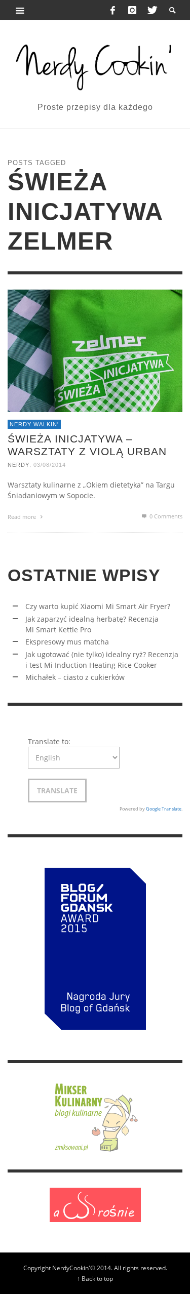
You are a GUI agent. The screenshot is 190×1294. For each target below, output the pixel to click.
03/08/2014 (49, 465)
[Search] (20, 10)
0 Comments (165, 516)
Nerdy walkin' (34, 424)
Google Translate (163, 808)
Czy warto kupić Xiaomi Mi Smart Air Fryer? (97, 606)
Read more (22, 516)
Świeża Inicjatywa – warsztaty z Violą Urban (87, 445)
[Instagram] (132, 10)
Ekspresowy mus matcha (67, 641)
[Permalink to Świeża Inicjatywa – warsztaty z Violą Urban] (95, 350)
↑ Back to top (95, 1278)
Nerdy (18, 465)
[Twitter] (151, 10)
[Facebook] (113, 10)
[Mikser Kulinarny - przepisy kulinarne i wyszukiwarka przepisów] (95, 1115)
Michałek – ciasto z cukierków (75, 677)
